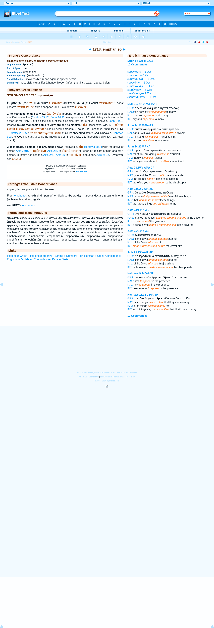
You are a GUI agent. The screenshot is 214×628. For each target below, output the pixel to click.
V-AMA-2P (147, 167)
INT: (129, 119)
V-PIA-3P (152, 294)
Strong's (15, 42)
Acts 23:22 (53, 150)
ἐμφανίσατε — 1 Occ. (139, 71)
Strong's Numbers (66, 255)
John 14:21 (116, 121)
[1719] (210, 292)
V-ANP (149, 273)
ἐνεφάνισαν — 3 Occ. (139, 89)
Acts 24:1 (49, 154)
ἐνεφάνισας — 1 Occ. (139, 93)
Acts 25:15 (102, 154)
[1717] (4, 292)
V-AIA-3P (145, 210)
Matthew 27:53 (19, 133)
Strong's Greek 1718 (140, 60)
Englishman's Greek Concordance (100, 255)
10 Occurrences (137, 64)
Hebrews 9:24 (136, 273)
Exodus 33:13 (40, 117)
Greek (23, 42)
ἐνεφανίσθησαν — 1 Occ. (142, 97)
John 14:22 (58, 117)
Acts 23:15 (22, 150)
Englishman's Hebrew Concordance (28, 259)
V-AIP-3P (151, 104)
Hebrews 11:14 (93, 146)
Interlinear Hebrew (41, 255)
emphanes (20, 195)
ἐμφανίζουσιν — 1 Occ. (140, 86)
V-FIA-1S (147, 125)
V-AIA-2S (147, 188)
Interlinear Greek (17, 255)
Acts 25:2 (61, 154)
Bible (8, 42)
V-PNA (146, 146)
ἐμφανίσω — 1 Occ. (139, 75)
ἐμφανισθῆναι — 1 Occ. (141, 78)
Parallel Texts (60, 259)
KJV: (130, 115)
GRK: (130, 108)
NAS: (130, 111)
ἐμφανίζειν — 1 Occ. (139, 82)
